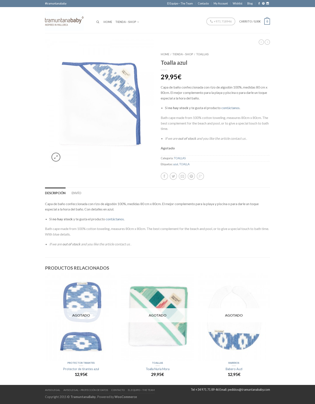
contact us (238, 138)
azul (175, 164)
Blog (250, 3)
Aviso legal (52, 390)
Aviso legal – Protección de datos (85, 390)
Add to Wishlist (143, 50)
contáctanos (230, 108)
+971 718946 (222, 21)
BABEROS (233, 362)
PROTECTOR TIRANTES (81, 362)
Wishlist (237, 3)
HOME (108, 22)
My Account (221, 3)
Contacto (203, 3)
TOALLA (184, 164)
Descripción (55, 193)
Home (165, 54)
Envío (76, 193)
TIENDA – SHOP (125, 22)
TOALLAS (202, 54)
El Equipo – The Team (180, 3)
